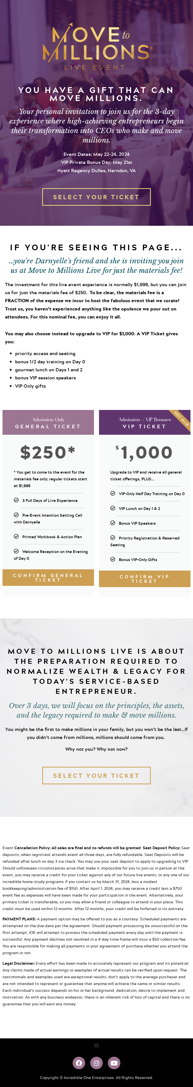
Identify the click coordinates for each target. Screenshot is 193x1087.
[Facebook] (79, 1063)
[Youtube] (114, 1063)
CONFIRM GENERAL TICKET (48, 578)
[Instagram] (96, 1063)
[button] (96, 1045)
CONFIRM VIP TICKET (145, 579)
